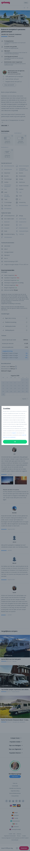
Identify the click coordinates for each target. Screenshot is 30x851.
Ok (15, 442)
